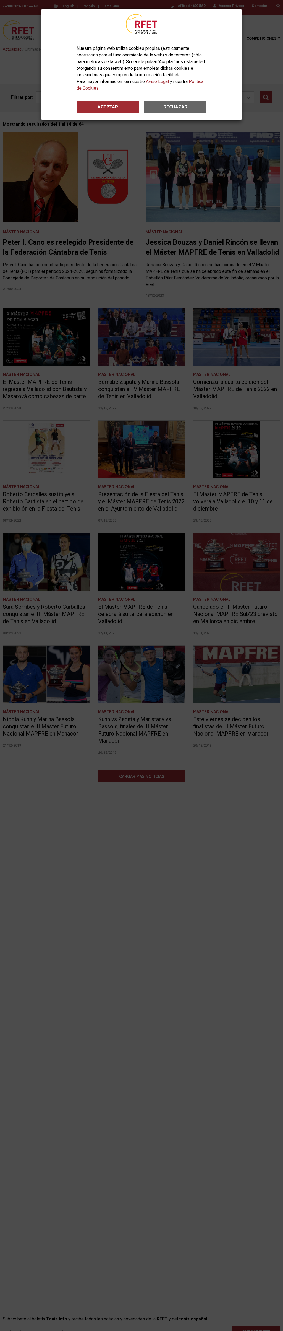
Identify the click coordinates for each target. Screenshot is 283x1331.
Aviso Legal (157, 81)
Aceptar (108, 107)
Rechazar (175, 107)
